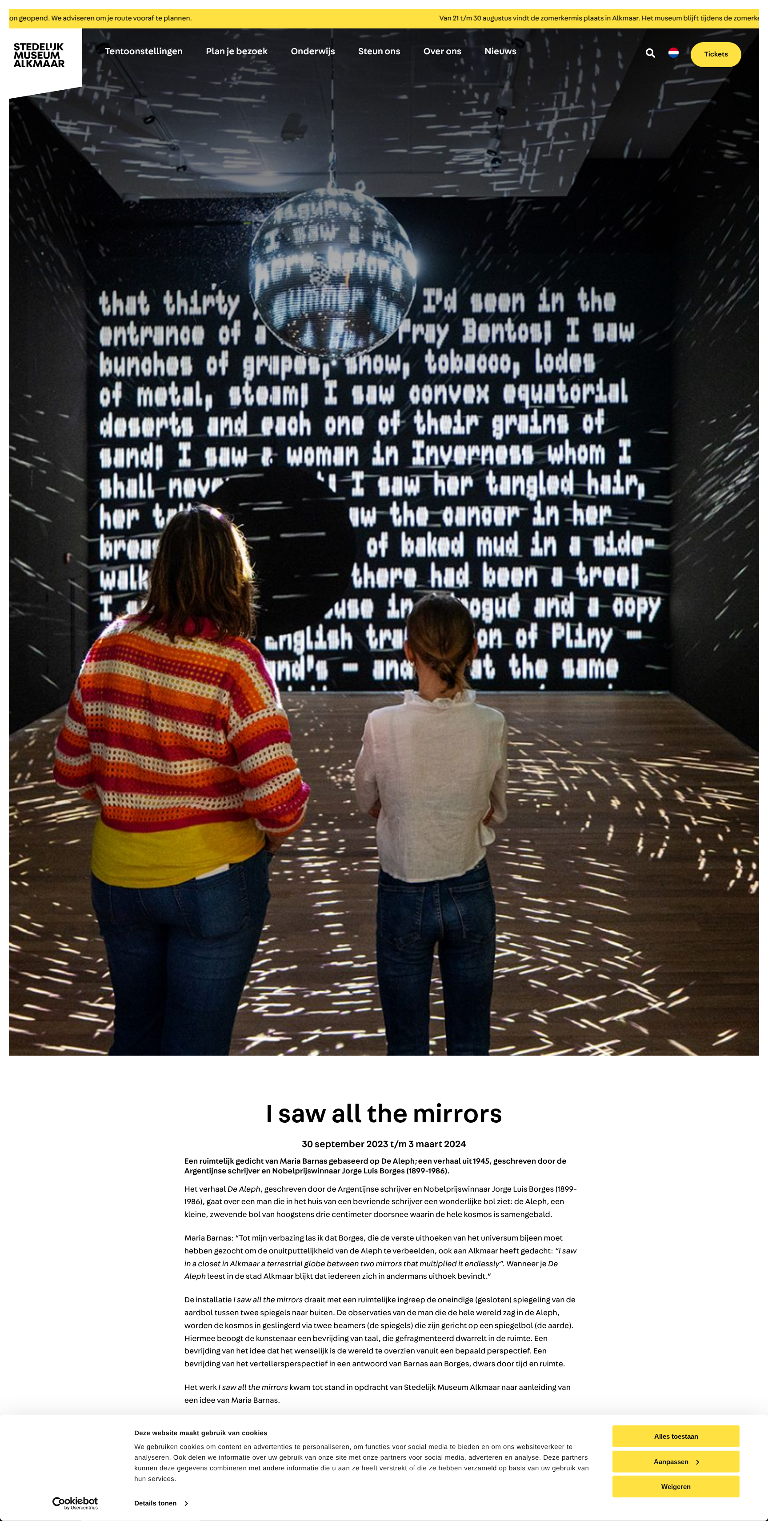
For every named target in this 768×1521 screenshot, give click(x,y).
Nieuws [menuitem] (500, 51)
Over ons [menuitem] (443, 51)
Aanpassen (671, 1461)
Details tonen (155, 1503)
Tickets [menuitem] (716, 54)
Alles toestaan (676, 1436)
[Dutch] (673, 53)
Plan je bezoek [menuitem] (237, 51)
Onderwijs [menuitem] (313, 51)
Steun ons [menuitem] (379, 51)
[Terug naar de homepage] (44, 59)
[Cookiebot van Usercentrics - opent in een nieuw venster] (75, 1503)
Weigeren (676, 1486)
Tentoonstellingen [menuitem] (144, 51)
